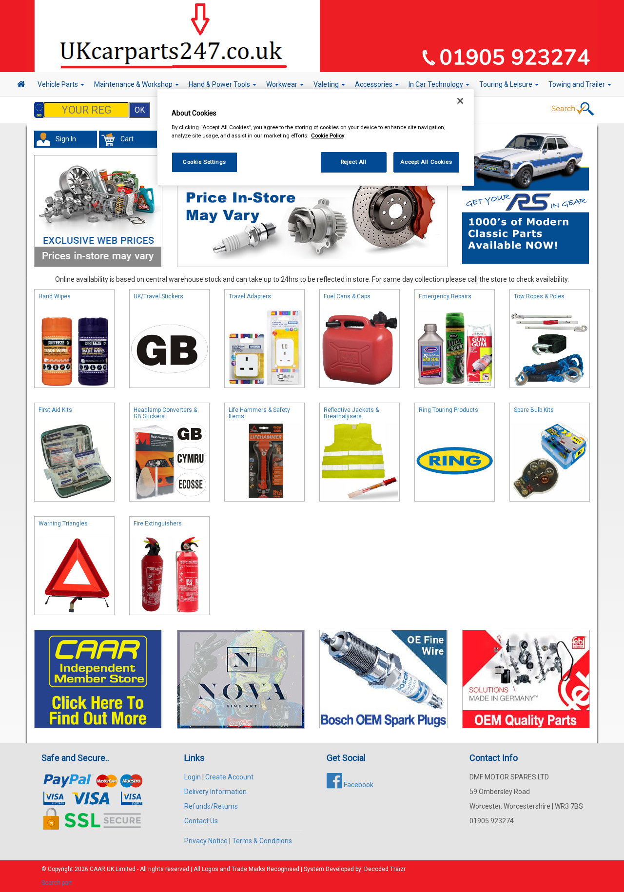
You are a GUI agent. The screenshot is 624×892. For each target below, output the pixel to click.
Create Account (229, 777)
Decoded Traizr (385, 869)
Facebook (357, 785)
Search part (56, 882)
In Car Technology (437, 84)
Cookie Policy (327, 135)
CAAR (97, 869)
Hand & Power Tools (220, 84)
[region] (315, 137)
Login (192, 777)
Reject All (354, 161)
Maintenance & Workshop (134, 84)
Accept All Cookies (426, 161)
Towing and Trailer (577, 84)
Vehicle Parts (58, 84)
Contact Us (201, 821)
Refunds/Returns (211, 806)
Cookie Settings (204, 161)
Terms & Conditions (262, 841)
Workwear (282, 84)
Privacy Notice (206, 841)
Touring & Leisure (506, 84)
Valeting (326, 84)
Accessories (374, 84)
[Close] (460, 101)
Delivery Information (215, 791)
